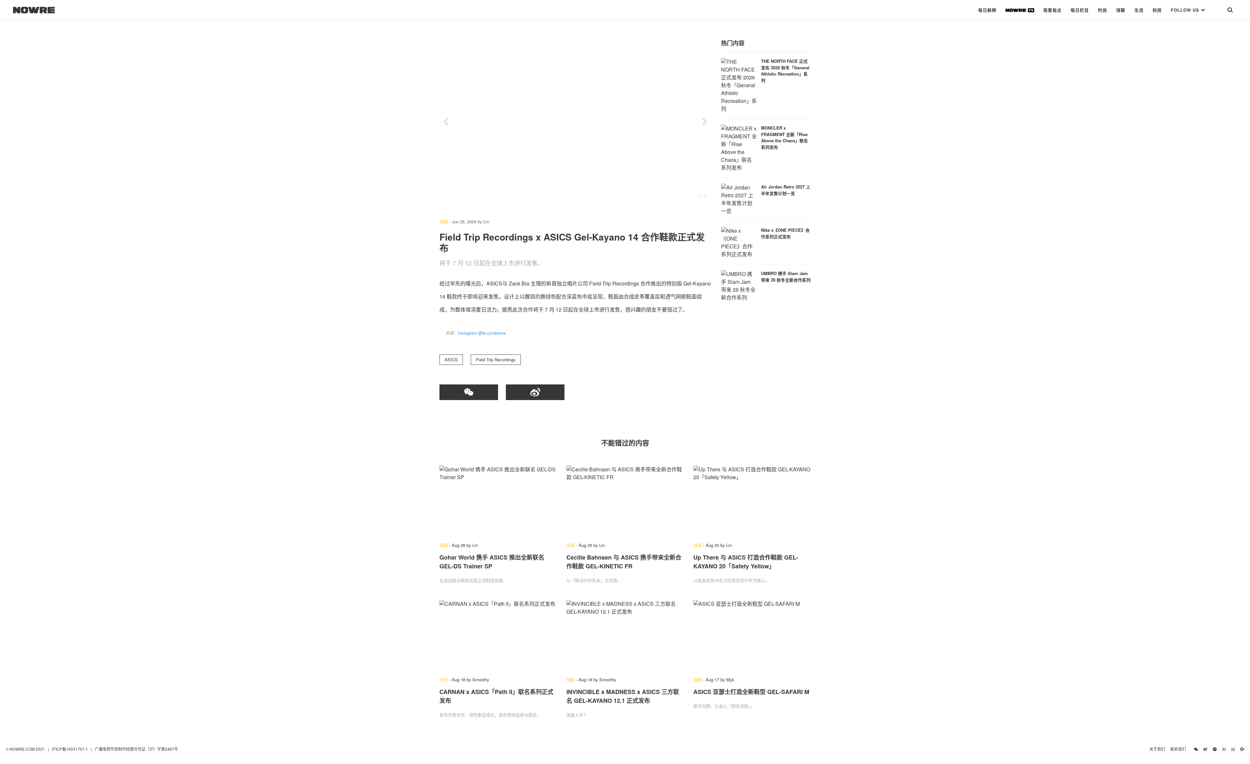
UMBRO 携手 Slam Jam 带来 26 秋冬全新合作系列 (786, 276)
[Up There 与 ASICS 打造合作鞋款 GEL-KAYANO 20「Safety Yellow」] (752, 500)
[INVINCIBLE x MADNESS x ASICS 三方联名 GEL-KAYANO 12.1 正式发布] (625, 635)
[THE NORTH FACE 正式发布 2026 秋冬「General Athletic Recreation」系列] (739, 84)
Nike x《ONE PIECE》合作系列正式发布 (785, 233)
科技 (1157, 10)
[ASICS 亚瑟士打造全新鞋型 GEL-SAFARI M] (752, 635)
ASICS (451, 359)
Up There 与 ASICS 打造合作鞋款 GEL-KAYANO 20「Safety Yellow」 (745, 561)
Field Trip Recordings (496, 359)
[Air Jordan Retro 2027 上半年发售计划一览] (739, 198)
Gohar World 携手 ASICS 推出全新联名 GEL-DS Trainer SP (491, 561)
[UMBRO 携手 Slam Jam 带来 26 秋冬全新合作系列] (739, 285)
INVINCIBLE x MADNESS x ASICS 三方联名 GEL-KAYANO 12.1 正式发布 (622, 696)
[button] (445, 121)
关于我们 (1157, 749)
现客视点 (1052, 10)
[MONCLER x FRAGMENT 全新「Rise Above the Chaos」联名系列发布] (739, 147)
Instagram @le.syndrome (482, 333)
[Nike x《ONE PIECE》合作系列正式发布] (739, 241)
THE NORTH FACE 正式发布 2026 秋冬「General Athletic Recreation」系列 (785, 70)
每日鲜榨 (987, 10)
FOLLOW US (1186, 10)
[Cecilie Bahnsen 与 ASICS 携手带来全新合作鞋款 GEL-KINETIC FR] (625, 500)
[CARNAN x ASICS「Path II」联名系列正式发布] (498, 635)
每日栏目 (1080, 10)
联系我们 (1179, 749)
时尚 (1102, 10)
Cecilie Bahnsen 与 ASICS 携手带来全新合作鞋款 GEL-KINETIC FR (623, 561)
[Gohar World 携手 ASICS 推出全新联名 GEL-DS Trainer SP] (498, 500)
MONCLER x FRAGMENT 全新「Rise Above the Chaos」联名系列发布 (784, 137)
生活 (1139, 10)
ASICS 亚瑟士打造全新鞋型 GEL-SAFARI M (751, 692)
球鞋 (1120, 10)
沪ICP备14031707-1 (70, 749)
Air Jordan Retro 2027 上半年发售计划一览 (785, 190)
